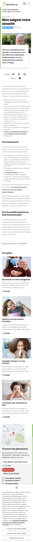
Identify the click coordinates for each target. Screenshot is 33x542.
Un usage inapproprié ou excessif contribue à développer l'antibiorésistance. (14, 189)
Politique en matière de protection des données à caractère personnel (15, 522)
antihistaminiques (12, 172)
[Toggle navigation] (28, 3)
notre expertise (13, 9)
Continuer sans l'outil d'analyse (16, 528)
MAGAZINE (17, 27)
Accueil (4, 9)
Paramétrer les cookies (16, 538)
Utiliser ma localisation (11, 473)
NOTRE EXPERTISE (8, 27)
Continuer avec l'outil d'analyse (16, 533)
